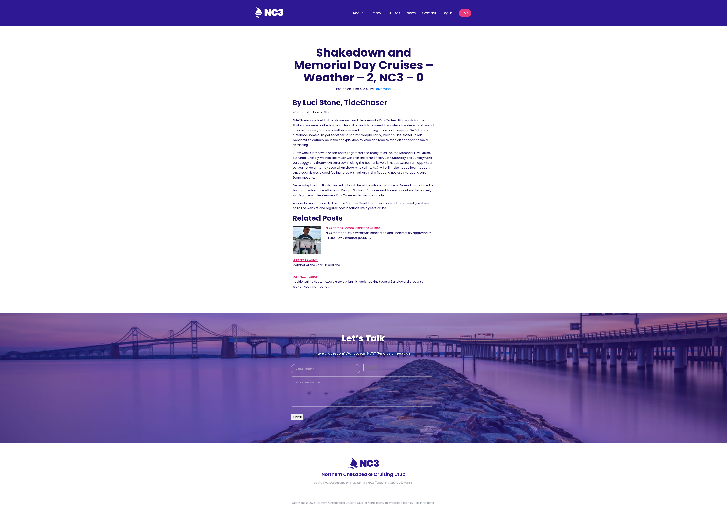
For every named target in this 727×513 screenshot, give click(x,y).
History (375, 13)
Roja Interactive (424, 503)
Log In (447, 13)
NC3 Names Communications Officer (353, 228)
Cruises (394, 13)
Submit (297, 417)
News (411, 13)
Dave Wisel (383, 89)
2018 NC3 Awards (305, 260)
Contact (429, 13)
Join (465, 13)
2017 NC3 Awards (305, 277)
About (358, 13)
